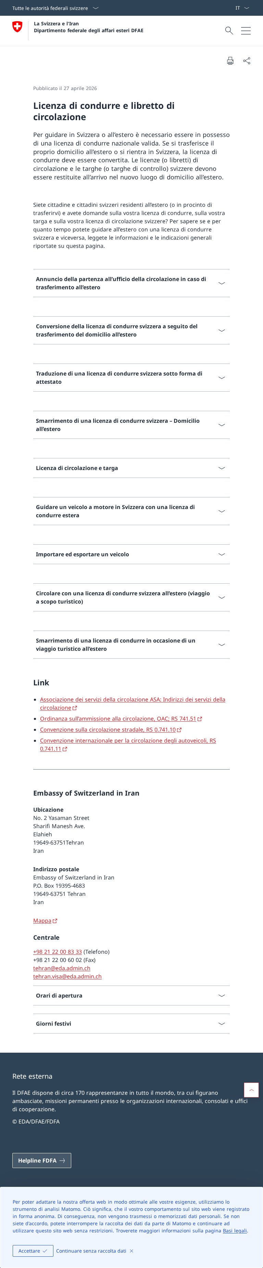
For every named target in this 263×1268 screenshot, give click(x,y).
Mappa (42, 920)
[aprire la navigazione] (246, 30)
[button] (251, 1090)
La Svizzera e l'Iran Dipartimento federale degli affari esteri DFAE (88, 26)
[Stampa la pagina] (230, 60)
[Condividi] (246, 60)
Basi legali (235, 1230)
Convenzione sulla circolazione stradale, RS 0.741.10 (108, 729)
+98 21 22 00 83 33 (57, 951)
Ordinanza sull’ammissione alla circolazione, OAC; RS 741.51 (118, 718)
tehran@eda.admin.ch (61, 968)
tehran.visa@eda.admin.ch (67, 976)
